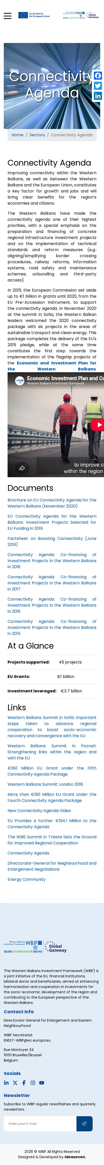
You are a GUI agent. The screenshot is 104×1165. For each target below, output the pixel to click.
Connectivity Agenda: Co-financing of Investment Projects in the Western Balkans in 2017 (52, 583)
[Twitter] (98, 86)
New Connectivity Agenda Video (39, 811)
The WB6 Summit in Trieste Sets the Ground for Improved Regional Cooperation (52, 840)
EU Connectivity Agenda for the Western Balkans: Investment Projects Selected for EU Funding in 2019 (52, 522)
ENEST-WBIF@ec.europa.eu (27, 1040)
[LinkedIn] (98, 96)
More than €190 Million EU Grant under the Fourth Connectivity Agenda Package (52, 797)
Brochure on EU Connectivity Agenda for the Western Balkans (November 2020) (52, 503)
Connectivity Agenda (28, 853)
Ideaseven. (75, 1156)
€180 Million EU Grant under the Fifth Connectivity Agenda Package (52, 771)
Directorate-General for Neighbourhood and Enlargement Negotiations (52, 866)
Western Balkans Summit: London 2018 (45, 784)
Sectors (37, 135)
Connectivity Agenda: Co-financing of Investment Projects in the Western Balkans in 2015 (52, 627)
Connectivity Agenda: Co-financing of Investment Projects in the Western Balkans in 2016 (52, 605)
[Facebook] (98, 76)
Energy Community (27, 879)
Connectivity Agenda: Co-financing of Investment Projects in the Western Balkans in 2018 (52, 561)
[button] (7, 16)
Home (17, 135)
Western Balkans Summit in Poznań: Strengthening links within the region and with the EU (52, 752)
